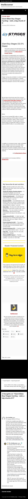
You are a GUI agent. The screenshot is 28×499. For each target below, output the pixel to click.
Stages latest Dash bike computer (12, 100)
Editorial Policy (21, 277)
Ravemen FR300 (7, 200)
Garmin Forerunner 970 (9, 228)
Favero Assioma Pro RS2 (9, 222)
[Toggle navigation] (2, 10)
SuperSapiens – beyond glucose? (11, 380)
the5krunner (7, 4)
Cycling (4, 16)
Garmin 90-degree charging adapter (12, 191)
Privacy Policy (22, 496)
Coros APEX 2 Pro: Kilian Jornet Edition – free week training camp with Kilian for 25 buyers (14, 386)
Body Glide (6, 207)
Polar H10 (5, 231)
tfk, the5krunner (13, 443)
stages (8, 357)
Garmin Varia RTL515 (8, 216)
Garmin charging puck (8, 196)
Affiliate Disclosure (11, 278)
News (8, 16)
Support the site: (7, 270)
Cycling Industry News (20, 153)
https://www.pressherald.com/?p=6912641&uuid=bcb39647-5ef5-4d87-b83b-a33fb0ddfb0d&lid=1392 (15, 438)
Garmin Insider (6, 491)
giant (6, 357)
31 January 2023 (5, 25)
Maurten (5, 210)
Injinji (4, 186)
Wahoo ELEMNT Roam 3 (9, 234)
